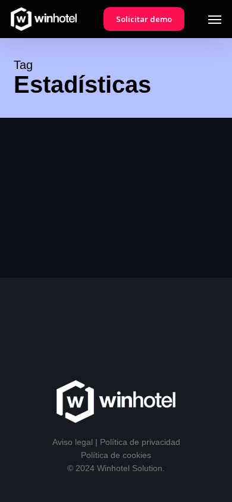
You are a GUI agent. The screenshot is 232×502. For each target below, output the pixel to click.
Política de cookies (116, 455)
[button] (214, 19)
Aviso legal (72, 442)
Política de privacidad (140, 442)
